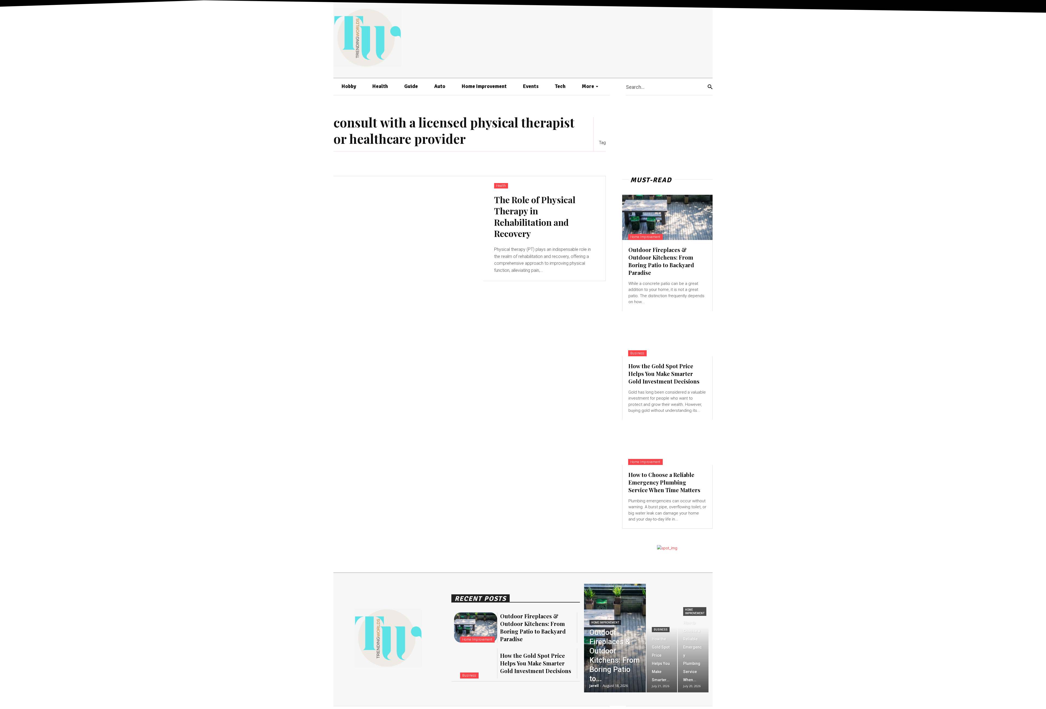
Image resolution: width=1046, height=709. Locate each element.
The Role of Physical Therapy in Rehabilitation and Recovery (534, 216)
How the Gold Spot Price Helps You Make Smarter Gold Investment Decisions (664, 373)
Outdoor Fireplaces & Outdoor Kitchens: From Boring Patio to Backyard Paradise (661, 261)
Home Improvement (645, 237)
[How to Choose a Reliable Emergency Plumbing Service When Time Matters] (667, 442)
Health (501, 186)
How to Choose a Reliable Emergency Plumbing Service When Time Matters (664, 482)
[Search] (710, 86)
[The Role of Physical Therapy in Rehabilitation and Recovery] (408, 228)
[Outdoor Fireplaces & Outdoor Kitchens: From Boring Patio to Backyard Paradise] (667, 217)
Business (637, 353)
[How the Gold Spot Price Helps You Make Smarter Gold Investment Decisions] (667, 333)
